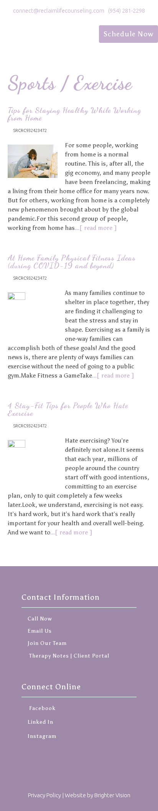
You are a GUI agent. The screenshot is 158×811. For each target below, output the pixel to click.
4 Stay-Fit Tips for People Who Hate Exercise (68, 409)
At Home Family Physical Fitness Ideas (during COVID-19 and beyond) (72, 261)
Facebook (42, 708)
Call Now (40, 619)
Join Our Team (47, 643)
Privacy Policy (44, 795)
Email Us (40, 631)
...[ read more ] (96, 227)
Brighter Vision (112, 795)
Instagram (42, 736)
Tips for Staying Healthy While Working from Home (74, 114)
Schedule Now (128, 34)
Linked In (40, 722)
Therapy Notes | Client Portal (68, 656)
